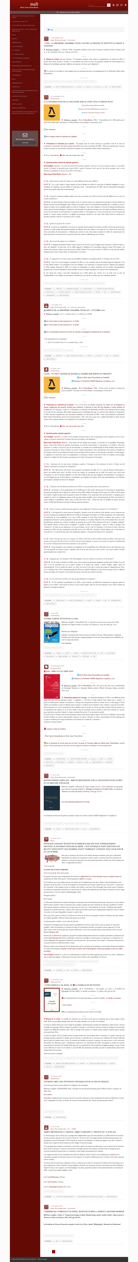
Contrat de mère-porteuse (105, 288)
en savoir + (48, 87)
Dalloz (93, 759)
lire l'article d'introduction (54, 736)
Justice (69, 283)
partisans (86, 656)
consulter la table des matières (56, 729)
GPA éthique (111, 653)
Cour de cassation (65, 292)
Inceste (75, 970)
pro (94, 656)
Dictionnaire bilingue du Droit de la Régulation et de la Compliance (25, 112)
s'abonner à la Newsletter (94, 112)
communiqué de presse (55, 1187)
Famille (88, 87)
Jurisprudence (50, 295)
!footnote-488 (53, 932)
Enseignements (17, 83)
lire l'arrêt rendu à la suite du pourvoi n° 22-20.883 (62, 321)
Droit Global (71, 961)
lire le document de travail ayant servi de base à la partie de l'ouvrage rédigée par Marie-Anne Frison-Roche (82, 743)
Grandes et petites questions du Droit (23, 16)
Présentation (16, 42)
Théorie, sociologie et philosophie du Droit (81, 81)
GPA (106, 87)
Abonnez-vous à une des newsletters (70, 12)
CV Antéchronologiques (20, 58)
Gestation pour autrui (89, 653)
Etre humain (61, 762)
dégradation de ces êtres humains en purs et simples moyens (100, 876)
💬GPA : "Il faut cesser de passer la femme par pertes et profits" (78, 374)
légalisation (50, 656)
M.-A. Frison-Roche (85, 120)
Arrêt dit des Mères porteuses (65, 1063)
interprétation (116, 600)
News (14, 35)
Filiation (98, 87)
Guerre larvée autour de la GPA (61, 619)
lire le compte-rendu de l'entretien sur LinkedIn (61, 136)
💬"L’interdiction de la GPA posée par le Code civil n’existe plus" (78, 102)
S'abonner (25, 143)
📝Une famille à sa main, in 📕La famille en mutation (72, 985)
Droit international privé (64, 87)
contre (58, 653)
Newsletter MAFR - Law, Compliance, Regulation (24, 30)
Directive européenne (76, 600)
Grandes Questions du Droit (54, 647)
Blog (13, 79)
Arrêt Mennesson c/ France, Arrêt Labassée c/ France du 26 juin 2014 (80, 1132)
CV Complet (16, 50)
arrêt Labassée (52, 1182)
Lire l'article (68, 1005)
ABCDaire (15, 100)
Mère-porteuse (116, 87)
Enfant (79, 87)
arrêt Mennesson (53, 1177)
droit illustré (17, 104)
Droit (101, 759)
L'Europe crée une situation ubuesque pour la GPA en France (76, 1082)
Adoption (59, 288)
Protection (49, 765)
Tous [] (51, 30)
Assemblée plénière (72, 288)
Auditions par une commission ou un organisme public (25, 91)
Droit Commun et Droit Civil (54, 81)
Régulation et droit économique (77, 823)
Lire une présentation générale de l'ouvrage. (76, 802)
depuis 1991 (82, 1135)
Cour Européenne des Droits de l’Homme (90, 1196)
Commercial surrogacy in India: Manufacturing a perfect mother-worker (84, 1211)
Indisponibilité (115, 292)
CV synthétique (17, 46)
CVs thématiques (18, 54)
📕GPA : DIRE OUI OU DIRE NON (58, 671)
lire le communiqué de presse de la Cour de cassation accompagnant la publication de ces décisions (78, 332)
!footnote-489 (56, 938)
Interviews (16, 87)
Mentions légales (42, 1259)
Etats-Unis (49, 762)
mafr (34, 4)
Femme (98, 292)
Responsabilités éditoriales (21, 66)
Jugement (116, 355)
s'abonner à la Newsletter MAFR (94, 109)
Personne (109, 762)
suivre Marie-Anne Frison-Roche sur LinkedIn (93, 105)
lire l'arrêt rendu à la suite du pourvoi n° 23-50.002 (62, 325)
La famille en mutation (113, 998)
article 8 (113, 1155)
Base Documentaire (18, 108)
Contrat (82, 1063)
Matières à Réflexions (19, 96)
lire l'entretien (50, 129)
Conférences (16, 75)
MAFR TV (14, 38)
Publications (16, 62)
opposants (75, 656)
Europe (71, 762)
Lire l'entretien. (67, 643)
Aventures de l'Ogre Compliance (23, 25)
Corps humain (50, 292)
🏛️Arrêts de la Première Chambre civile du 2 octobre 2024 (74, 310)
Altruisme (59, 970)
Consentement (87, 288)
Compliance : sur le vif (20, 21)
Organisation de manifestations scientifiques (23, 70)
